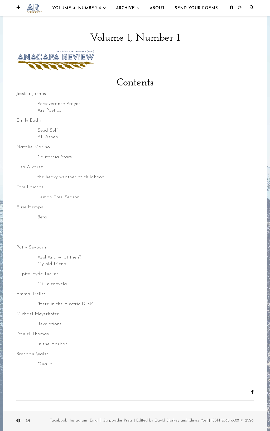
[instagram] (239, 8)
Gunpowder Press (118, 421)
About (157, 8)
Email (94, 421)
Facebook (58, 421)
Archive (125, 8)
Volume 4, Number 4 (76, 8)
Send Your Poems (196, 8)
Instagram (78, 421)
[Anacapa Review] (33, 8)
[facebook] (232, 8)
